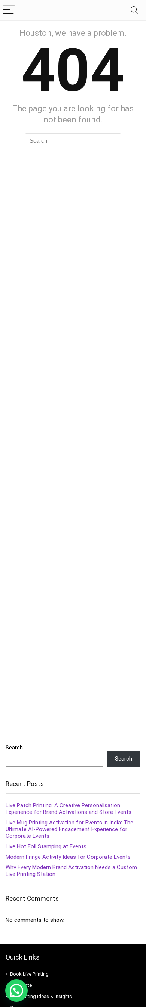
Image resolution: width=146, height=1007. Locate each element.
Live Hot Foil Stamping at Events (46, 846)
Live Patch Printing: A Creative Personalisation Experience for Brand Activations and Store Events (68, 808)
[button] (16, 990)
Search (14, 747)
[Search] (134, 10)
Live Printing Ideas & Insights (41, 996)
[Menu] (9, 10)
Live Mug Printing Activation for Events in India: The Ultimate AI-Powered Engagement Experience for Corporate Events (69, 829)
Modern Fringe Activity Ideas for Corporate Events (68, 857)
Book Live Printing (29, 974)
